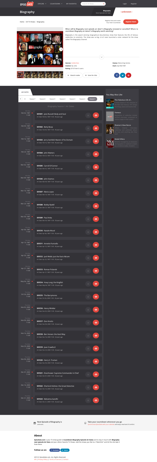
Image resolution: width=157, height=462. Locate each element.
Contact (65, 459)
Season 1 (92, 99)
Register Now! (131, 22)
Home (22, 22)
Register (134, 4)
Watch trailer (75, 75)
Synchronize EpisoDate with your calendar (101, 424)
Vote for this (92, 75)
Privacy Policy (43, 459)
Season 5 (52, 99)
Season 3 (72, 99)
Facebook (56, 450)
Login (125, 4)
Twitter (65, 450)
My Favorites (71, 4)
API (35, 459)
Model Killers (120, 139)
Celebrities (75, 63)
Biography (40, 22)
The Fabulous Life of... (123, 100)
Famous (118, 113)
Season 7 (32, 99)
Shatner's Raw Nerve (123, 125)
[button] (61, 49)
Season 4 (62, 99)
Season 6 (42, 99)
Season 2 (82, 99)
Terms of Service (55, 459)
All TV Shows (30, 22)
